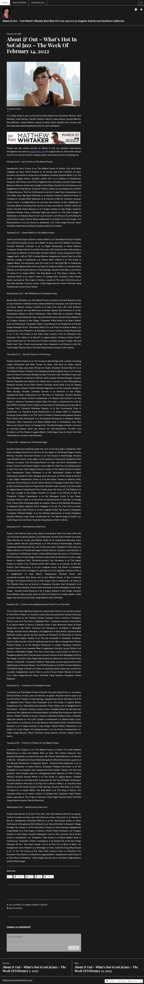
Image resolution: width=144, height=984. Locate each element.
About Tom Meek (19, 2)
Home (5, 2)
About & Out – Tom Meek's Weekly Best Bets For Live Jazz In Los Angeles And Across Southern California (63, 20)
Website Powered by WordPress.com (17, 980)
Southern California (39, 905)
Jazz (10, 905)
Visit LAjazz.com (37, 2)
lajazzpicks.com (37, 151)
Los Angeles (26, 905)
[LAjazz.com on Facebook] (136, 9)
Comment (73, 948)
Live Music (17, 905)
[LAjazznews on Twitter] (141, 9)
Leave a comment (15, 908)
